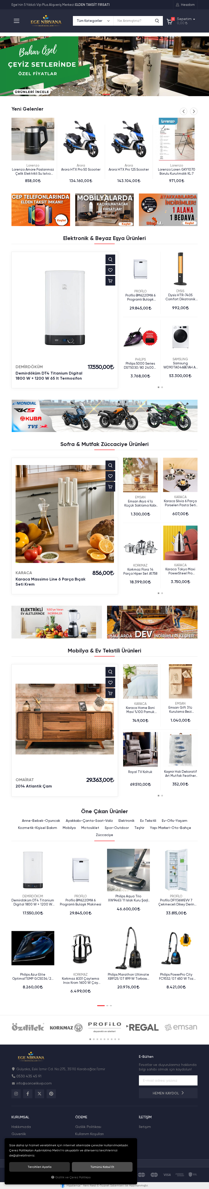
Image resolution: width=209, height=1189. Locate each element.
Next (194, 111)
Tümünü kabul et (102, 1167)
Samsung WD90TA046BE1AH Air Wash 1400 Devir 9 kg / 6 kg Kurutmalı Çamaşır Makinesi (180, 365)
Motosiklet (90, 828)
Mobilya (69, 828)
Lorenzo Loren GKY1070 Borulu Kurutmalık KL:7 (176, 171)
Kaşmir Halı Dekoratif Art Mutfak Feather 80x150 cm (180, 774)
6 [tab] (108, 1039)
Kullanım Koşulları (89, 1134)
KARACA (24, 572)
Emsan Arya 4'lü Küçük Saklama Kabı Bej (140, 503)
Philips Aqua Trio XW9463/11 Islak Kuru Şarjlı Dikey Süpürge (128, 898)
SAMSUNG (180, 359)
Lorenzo (33, 165)
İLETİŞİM (145, 1117)
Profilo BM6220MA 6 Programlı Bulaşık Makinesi (140, 297)
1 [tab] (96, 94)
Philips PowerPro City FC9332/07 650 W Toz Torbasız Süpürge (176, 977)
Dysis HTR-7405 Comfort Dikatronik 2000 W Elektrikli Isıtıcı (180, 297)
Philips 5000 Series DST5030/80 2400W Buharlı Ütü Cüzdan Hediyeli (140, 366)
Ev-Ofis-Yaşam (174, 821)
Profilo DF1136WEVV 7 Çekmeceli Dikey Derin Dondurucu (176, 902)
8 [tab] (115, 1039)
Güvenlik (18, 1134)
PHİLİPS (140, 359)
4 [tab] (113, 94)
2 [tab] (100, 94)
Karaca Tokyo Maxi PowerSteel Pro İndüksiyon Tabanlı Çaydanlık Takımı (180, 571)
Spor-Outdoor (117, 828)
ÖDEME (81, 1117)
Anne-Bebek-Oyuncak (41, 821)
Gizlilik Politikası (88, 1127)
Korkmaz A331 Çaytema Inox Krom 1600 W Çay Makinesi (80, 981)
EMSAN (140, 497)
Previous (183, 111)
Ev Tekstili (148, 821)
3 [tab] (106, 94)
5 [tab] (104, 1039)
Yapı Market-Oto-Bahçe (170, 828)
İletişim (145, 1127)
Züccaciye (104, 835)
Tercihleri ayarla (39, 1167)
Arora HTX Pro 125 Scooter (129, 169)
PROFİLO (140, 291)
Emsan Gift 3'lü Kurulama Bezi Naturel (180, 710)
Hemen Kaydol (166, 1093)
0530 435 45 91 (28, 1076)
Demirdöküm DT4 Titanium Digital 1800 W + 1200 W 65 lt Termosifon (49, 376)
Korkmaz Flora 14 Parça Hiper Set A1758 (140, 571)
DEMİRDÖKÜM (29, 366)
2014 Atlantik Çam (34, 786)
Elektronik (127, 821)
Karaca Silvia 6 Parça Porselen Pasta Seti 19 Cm (180, 503)
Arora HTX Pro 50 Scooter (80, 169)
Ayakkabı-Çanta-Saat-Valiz (89, 821)
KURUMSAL (20, 1117)
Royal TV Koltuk (140, 772)
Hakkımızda (21, 1127)
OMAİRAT (25, 779)
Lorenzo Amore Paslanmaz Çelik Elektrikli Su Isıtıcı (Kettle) (33, 172)
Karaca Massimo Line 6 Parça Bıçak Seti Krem (50, 582)
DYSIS (180, 291)
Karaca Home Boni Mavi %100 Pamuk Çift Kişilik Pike (140, 710)
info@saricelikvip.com (34, 1083)
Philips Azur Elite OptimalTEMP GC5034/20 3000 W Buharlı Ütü (33, 977)
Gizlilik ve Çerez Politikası (73, 1177)
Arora (81, 165)
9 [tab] (119, 1039)
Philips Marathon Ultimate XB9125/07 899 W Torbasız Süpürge (128, 977)
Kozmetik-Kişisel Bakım (37, 828)
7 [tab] (112, 1039)
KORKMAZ (140, 565)
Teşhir (139, 828)
